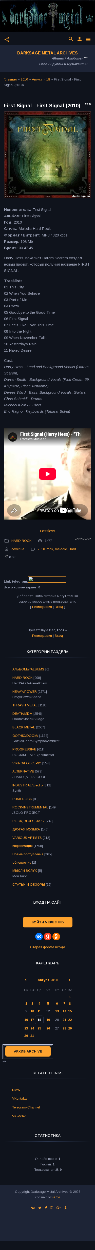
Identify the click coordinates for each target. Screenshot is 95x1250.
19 (48, 1020)
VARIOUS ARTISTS (27, 838)
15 (70, 1011)
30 (26, 1036)
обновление (21, 862)
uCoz (56, 1197)
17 (32, 1020)
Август (37, 79)
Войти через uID (47, 922)
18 (48, 79)
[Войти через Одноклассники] (56, 936)
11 (39, 1011)
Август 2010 (48, 980)
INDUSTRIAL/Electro (27, 785)
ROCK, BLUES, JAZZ (28, 821)
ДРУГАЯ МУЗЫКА (26, 829)
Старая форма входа (47, 947)
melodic (61, 549)
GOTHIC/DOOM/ (25, 736)
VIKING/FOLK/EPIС (26, 763)
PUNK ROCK (22, 799)
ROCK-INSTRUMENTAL (30, 807)
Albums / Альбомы (67, 58)
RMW (16, 1090)
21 (64, 1020)
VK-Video (19, 1116)
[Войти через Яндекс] (47, 936)
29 (70, 1028)
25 (39, 1028)
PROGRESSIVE (24, 749)
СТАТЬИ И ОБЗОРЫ (28, 884)
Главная (10, 79)
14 (64, 1011)
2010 (24, 79)
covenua (17, 549)
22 (70, 1020)
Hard (72, 549)
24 (32, 1028)
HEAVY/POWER (24, 691)
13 (57, 1011)
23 (26, 1028)
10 (32, 1011)
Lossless (47, 531)
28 (64, 1028)
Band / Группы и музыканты (63, 64)
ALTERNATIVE (23, 771)
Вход (59, 607)
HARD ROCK (21, 541)
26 (48, 1028)
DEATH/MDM (22, 714)
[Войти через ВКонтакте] (39, 936)
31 (32, 1036)
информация (22, 846)
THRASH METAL (24, 705)
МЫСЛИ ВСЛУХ (24, 870)
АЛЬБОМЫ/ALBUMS (28, 669)
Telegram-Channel (26, 1107)
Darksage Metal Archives (47, 53)
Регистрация (42, 607)
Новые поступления (27, 854)
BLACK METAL (23, 727)
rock (50, 549)
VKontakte (19, 1098)
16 (26, 1020)
